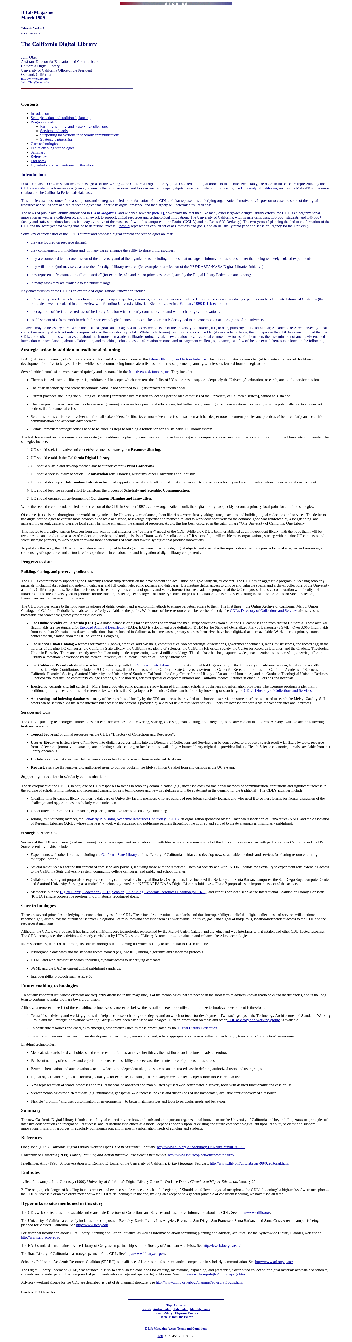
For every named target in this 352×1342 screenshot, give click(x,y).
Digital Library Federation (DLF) (85, 892)
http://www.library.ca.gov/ (145, 1254)
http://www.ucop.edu (92, 1225)
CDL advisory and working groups (253, 1020)
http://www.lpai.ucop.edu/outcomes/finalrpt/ (201, 1155)
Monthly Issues (200, 1309)
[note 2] (124, 226)
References (39, 157)
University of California (259, 188)
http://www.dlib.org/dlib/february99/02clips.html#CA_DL (201, 1147)
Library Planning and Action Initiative (177, 359)
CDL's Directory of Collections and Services (263, 611)
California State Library (153, 665)
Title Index (180, 1309)
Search (146, 1309)
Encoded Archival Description (102, 627)
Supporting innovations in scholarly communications (79, 135)
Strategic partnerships (56, 139)
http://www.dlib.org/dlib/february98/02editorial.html (249, 1163)
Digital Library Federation (197, 1028)
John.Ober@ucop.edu (35, 82)
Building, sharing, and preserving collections (74, 126)
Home (163, 1317)
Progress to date (43, 122)
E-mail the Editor (181, 1317)
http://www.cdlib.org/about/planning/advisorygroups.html (199, 1282)
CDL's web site (33, 188)
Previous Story (163, 1313)
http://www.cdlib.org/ (35, 78)
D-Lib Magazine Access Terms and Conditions (176, 1328)
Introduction (40, 113)
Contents (180, 1305)
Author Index (162, 1309)
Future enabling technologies (52, 148)
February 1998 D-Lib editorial (202, 303)
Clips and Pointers (187, 1313)
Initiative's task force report (149, 372)
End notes (38, 161)
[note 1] (158, 213)
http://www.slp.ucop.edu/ (40, 1237)
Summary (38, 152)
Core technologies (44, 144)
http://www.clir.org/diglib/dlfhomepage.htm (212, 1274)
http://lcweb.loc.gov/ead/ (221, 1245)
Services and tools (54, 131)
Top (169, 1305)
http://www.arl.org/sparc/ (274, 1262)
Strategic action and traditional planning (61, 118)
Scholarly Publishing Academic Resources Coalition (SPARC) (131, 819)
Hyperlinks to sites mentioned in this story (62, 165)
